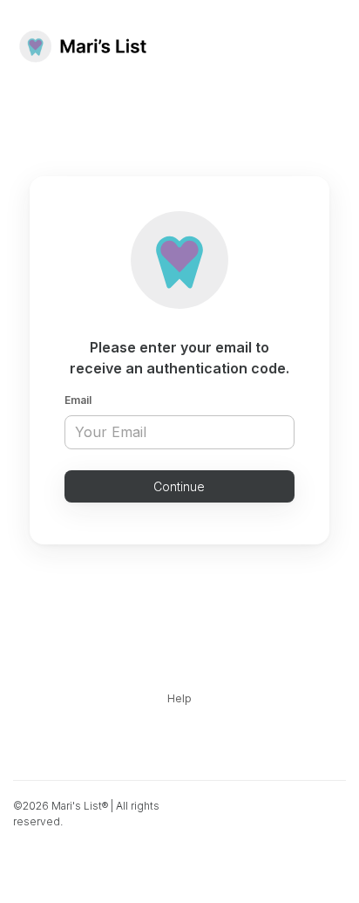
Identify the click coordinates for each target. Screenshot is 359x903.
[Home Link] (82, 46)
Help (179, 698)
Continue (179, 486)
